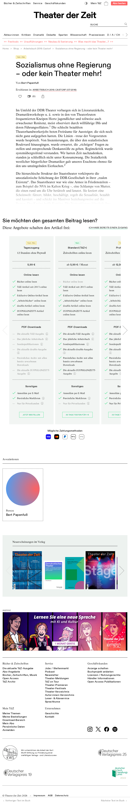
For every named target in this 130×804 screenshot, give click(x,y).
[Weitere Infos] (47, 334)
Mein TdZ (8, 708)
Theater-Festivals (55, 688)
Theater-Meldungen (57, 678)
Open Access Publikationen (104, 681)
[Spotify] (114, 729)
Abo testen (119, 3)
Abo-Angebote (11, 671)
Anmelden (9, 730)
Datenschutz (61, 795)
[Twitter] (98, 729)
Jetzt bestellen (31, 415)
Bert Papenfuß (30, 83)
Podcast (50, 671)
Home (6, 48)
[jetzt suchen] (125, 24)
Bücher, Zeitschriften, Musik (20, 675)
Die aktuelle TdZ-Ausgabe (18, 668)
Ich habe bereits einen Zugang (108, 228)
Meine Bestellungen (15, 716)
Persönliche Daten (14, 726)
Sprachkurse (52, 701)
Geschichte (52, 713)
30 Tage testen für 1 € (77, 415)
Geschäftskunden (97, 663)
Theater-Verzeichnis (57, 691)
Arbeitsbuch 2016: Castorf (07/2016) (55, 90)
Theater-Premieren (56, 685)
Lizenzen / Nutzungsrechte (104, 675)
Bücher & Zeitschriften (16, 663)
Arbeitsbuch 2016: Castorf (37, 48)
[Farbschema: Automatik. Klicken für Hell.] (86, 3)
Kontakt (49, 716)
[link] (17, 3)
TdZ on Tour (52, 681)
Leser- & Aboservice (57, 698)
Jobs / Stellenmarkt (57, 668)
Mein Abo (8, 723)
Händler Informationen (101, 678)
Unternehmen (52, 708)
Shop (16, 48)
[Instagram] (90, 729)
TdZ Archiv (9, 681)
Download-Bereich (14, 720)
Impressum (39, 795)
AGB (50, 795)
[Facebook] (106, 729)
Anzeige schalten (98, 668)
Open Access (11, 678)
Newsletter (52, 675)
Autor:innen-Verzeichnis (59, 695)
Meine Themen (11, 713)
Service (49, 663)
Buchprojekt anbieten (101, 671)
